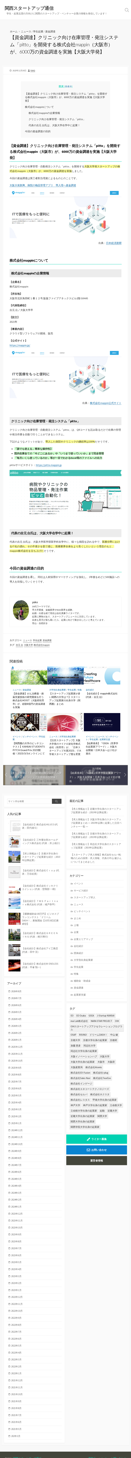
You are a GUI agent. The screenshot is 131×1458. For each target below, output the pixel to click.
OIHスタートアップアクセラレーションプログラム (96, 1028)
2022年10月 (17, 1310)
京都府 (113, 1040)
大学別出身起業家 (57, 689)
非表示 (68, 86)
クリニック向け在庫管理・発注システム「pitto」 (57, 119)
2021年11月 (17, 1387)
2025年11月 (17, 1053)
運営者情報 (96, 1160)
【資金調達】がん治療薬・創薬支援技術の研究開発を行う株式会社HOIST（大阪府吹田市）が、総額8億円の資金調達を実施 (29, 700)
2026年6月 (16, 1005)
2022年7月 (16, 1331)
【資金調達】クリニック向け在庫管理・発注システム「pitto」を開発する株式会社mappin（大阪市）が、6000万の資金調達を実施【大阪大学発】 (66, 97)
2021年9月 (16, 1401)
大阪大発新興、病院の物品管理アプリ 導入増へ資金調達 (43, 185)
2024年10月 (17, 1144)
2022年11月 (17, 1304)
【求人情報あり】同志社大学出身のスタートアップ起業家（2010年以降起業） (96, 846)
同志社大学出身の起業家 (84, 1051)
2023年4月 (16, 1269)
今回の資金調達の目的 (37, 131)
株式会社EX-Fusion (80, 1072)
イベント (17, 736)
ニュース (26, 31)
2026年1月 (16, 1039)
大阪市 (101, 1061)
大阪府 (111, 1061)
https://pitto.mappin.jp (49, 465)
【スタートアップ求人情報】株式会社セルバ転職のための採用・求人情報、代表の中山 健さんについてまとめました (96, 858)
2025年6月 (16, 1088)
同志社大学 (90, 1045)
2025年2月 (16, 1116)
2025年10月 (17, 1060)
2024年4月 (16, 1185)
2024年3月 (16, 1192)
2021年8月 (16, 1408)
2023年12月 (17, 1213)
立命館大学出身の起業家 (84, 1110)
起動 (102, 1110)
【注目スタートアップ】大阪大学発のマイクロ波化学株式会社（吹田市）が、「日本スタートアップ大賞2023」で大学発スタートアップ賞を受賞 (65, 747)
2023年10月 (17, 1227)
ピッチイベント (30, 736)
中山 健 (114, 1034)
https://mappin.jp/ (20, 345)
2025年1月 (16, 1123)
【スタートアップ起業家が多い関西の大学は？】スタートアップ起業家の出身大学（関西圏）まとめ (64, 698)
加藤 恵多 (76, 1045)
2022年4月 (16, 1352)
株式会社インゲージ (81, 1083)
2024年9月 (16, 1151)
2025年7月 (16, 1081)
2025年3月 (16, 1109)
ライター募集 (99, 1139)
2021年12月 (17, 1380)
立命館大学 (116, 1105)
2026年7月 (16, 998)
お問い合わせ (99, 1149)
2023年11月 (17, 1220)
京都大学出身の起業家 (95, 1040)
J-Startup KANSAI (105, 1015)
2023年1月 (16, 1290)
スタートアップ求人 (84, 897)
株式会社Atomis (93, 1067)
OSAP (73, 1034)
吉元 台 (19, 644)
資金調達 (50, 31)
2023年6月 (16, 1255)
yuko (32, 70)
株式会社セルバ (79, 1094)
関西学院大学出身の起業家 (85, 1126)
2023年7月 (16, 1248)
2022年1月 (16, 1373)
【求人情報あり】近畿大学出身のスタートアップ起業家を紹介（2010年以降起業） (96, 810)
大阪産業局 (77, 1067)
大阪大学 (28, 644)
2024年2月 (16, 1199)
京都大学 (75, 1040)
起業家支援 (105, 739)
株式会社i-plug (100, 1072)
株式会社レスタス (80, 1099)
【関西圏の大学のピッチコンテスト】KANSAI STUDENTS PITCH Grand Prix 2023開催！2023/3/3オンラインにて (29, 748)
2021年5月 (16, 1429)
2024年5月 (16, 1178)
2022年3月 (16, 1359)
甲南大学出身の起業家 (105, 1099)
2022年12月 (17, 1296)
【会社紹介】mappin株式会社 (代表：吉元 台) (102, 695)
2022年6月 (16, 1338)
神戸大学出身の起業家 (95, 1105)
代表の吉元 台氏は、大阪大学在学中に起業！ (54, 125)
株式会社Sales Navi (80, 1078)
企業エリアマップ (83, 939)
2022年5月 (16, 1345)
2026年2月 (16, 1032)
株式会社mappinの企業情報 (44, 113)
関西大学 (102, 1116)
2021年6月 (16, 1422)
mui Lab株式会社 (79, 1021)
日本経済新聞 (113, 243)
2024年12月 (17, 1130)
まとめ (77, 918)
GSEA (91, 1015)
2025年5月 (16, 1095)
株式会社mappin (42, 644)
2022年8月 (16, 1324)
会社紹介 (90, 689)
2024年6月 (16, 1171)
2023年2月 (16, 1283)
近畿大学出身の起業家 (83, 1116)
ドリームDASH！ (98, 1034)
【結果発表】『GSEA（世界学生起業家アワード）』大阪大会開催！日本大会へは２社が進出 (102, 748)
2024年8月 (16, 1158)
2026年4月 (16, 1019)
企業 (76, 932)
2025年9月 (16, 1067)
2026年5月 (16, 1012)
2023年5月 (16, 1262)
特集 (80, 689)
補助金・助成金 (82, 980)
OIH (117, 1021)
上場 (76, 925)
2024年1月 (16, 1206)
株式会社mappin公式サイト (105, 403)
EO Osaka (81, 1015)
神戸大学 (75, 1105)
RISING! (83, 1034)
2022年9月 (16, 1317)
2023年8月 (16, 1241)
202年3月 (15, 1436)
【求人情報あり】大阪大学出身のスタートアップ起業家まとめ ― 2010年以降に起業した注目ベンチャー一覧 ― (96, 823)
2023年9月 (16, 1234)
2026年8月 (16, 991)
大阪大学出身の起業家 (83, 1061)
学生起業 (38, 31)
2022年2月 (16, 1366)
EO (72, 1015)
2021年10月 (17, 1394)
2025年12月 (17, 1046)
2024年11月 (17, 1137)
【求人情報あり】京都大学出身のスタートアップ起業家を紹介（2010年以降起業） (96, 835)
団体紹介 (78, 953)
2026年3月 (16, 1025)
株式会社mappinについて (39, 106)
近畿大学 (112, 1110)
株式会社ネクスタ (99, 1094)
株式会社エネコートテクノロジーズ (90, 1088)
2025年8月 (16, 1074)
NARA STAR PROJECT (101, 1021)
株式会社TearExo (102, 1078)
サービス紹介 (81, 890)
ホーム (14, 31)
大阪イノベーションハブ (84, 1056)
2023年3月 (16, 1276)
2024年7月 (16, 1165)
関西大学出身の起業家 (83, 1121)
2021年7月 (16, 1415)
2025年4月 (16, 1102)
